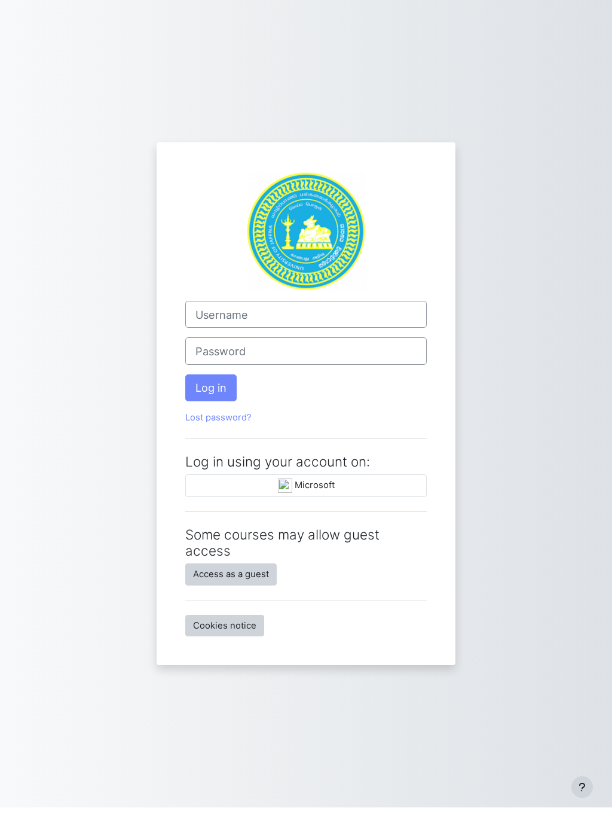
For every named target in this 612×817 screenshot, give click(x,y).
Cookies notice (224, 625)
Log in (211, 387)
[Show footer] (582, 787)
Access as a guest (231, 574)
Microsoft (313, 485)
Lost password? (218, 417)
